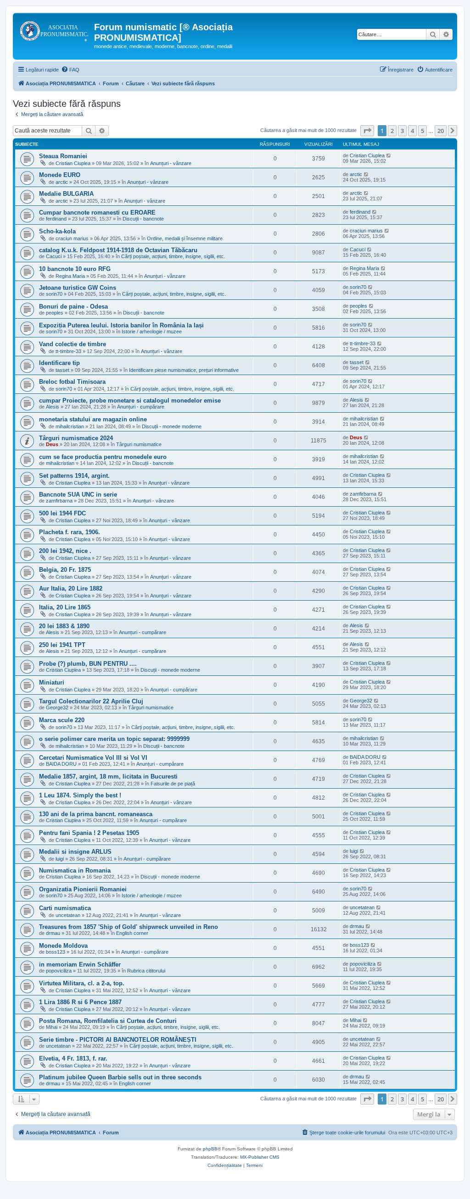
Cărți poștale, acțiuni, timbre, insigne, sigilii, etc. (173, 256)
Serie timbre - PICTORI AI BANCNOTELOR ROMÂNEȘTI (117, 1039)
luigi (60, 859)
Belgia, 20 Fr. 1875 (65, 569)
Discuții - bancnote (143, 218)
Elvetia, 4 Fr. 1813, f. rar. (73, 1058)
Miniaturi (51, 682)
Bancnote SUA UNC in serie (78, 494)
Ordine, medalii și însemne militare (185, 238)
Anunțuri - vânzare (170, 163)
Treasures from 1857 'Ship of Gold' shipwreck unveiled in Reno (128, 926)
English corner (132, 933)
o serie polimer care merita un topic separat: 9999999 (114, 738)
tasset (62, 370)
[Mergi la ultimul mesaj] (389, 155)
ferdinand (56, 218)
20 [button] (440, 131)
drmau (53, 933)
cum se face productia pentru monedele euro (103, 456)
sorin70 (54, 294)
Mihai (51, 1027)
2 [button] (392, 131)
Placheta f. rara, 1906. (69, 532)
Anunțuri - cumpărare (140, 406)
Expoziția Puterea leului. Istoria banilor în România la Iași (121, 325)
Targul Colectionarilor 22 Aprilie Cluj (91, 701)
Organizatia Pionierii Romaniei (83, 889)
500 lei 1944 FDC (62, 513)
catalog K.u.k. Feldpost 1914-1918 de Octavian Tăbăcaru (118, 250)
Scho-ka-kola (57, 231)
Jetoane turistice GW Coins (77, 287)
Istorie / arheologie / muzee (152, 331)
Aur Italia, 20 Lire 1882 (70, 588)
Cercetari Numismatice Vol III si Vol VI (93, 757)
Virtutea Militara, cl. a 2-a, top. (81, 983)
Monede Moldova (63, 945)
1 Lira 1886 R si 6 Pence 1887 (80, 1002)
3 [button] (402, 131)
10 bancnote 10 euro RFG (75, 268)
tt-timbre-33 (68, 351)
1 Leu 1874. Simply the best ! (80, 795)
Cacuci (54, 256)
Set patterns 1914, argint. (74, 475)
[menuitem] (70, 69)
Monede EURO (59, 174)
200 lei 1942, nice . (65, 550)
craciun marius (72, 238)
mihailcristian (70, 426)
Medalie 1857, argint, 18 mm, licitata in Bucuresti (108, 776)
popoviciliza (59, 970)
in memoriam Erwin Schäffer (80, 964)
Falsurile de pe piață (173, 783)
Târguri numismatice (139, 444)
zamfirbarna (59, 500)
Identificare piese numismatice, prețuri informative (184, 370)
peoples (54, 312)
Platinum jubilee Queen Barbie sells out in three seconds (120, 1077)
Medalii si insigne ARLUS (75, 851)
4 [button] (412, 131)
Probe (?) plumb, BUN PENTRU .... (88, 663)
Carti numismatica (65, 908)
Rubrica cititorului (146, 970)
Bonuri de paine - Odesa (73, 306)
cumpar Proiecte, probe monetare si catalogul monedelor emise (130, 400)
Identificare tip (59, 362)
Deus (52, 444)
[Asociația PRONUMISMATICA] (54, 29)
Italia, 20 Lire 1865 (64, 607)
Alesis (52, 406)
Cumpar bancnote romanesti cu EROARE (97, 212)
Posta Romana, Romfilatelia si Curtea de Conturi (108, 1020)
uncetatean (68, 915)
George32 (57, 707)
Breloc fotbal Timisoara (72, 381)
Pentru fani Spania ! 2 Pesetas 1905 (89, 832)
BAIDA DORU (61, 764)
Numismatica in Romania (75, 870)
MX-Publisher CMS (260, 1157)
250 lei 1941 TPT (62, 644)
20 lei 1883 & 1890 (64, 626)
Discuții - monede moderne (171, 426)
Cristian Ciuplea (73, 163)
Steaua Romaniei (63, 156)
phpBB (210, 1148)
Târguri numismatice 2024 (76, 438)
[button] (367, 130)
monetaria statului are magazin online (93, 419)
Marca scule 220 (61, 720)
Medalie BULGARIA (66, 193)
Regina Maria (70, 276)
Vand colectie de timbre (72, 344)
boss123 (55, 952)
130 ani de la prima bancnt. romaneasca (95, 814)
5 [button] (422, 131)
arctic (62, 182)
